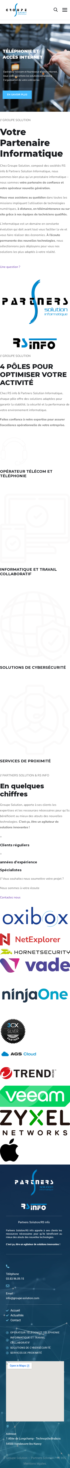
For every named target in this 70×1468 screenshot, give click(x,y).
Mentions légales (35, 1463)
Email (9, 1293)
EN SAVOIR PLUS (17, 94)
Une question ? (10, 267)
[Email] (7, 1285)
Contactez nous (10, 897)
